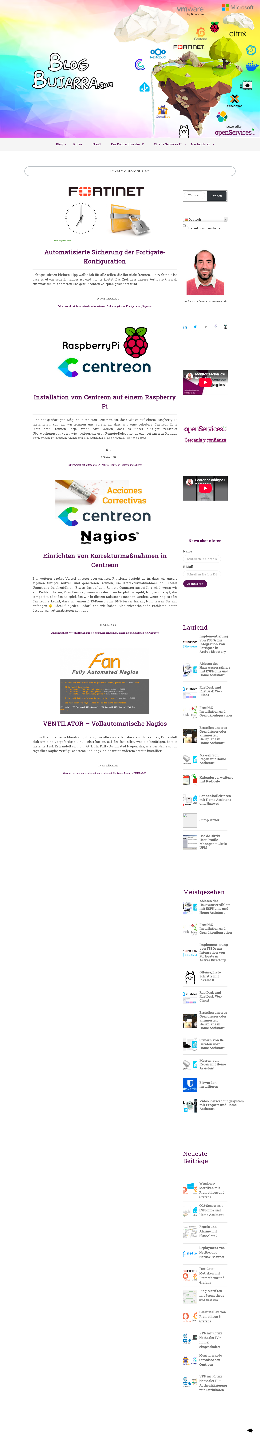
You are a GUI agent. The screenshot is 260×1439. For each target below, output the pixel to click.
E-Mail (188, 567)
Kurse (77, 144)
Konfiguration (133, 306)
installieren (136, 464)
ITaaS (96, 144)
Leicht (127, 773)
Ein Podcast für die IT (127, 144)
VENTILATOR (139, 773)
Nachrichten (200, 144)
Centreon (115, 464)
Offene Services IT (168, 144)
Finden (216, 196)
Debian (125, 464)
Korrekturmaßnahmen (105, 632)
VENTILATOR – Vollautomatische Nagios (105, 723)
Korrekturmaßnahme (80, 632)
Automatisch (83, 306)
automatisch (125, 632)
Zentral (105, 464)
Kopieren (147, 306)
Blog (59, 144)
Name (187, 551)
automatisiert (98, 306)
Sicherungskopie (116, 306)
